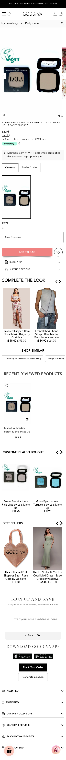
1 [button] (59, 116)
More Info (12, 702)
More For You (15, 747)
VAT (4, 135)
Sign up (28, 157)
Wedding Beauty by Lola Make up (22, 359)
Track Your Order (33, 667)
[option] (33, 4)
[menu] (4, 14)
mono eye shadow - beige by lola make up (17, 429)
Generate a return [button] (33, 677)
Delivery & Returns (18, 725)
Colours (10, 167)
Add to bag (27, 252)
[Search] (62, 23)
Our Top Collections (19, 713)
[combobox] (29, 23)
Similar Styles (29, 167)
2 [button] (62, 116)
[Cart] (61, 14)
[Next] (63, 76)
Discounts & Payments (20, 736)
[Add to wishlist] (58, 252)
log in (39, 157)
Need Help (13, 690)
